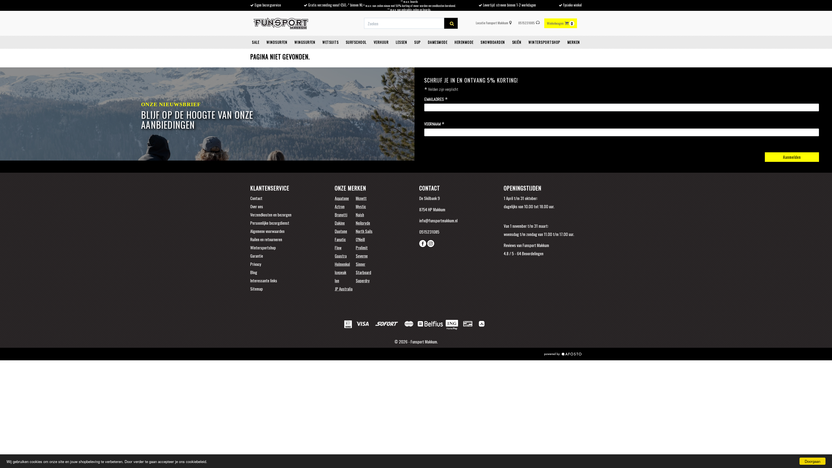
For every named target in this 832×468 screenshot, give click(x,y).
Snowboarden (493, 42)
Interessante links (263, 280)
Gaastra (341, 256)
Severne (362, 256)
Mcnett (361, 198)
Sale (255, 42)
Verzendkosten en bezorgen (270, 214)
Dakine (340, 223)
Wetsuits (330, 42)
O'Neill (360, 239)
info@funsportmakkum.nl (438, 220)
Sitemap (256, 289)
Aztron (339, 206)
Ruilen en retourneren (266, 239)
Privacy (255, 264)
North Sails (364, 231)
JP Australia (344, 289)
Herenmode (464, 42)
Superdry (363, 280)
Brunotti (341, 214)
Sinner (360, 264)
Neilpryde (363, 223)
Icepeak (340, 272)
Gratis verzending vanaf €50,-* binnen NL (335, 5)
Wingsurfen (304, 42)
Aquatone (342, 198)
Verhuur (381, 42)
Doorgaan (812, 461)
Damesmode (438, 42)
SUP (417, 42)
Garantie (256, 256)
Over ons (256, 206)
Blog (253, 272)
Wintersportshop (263, 247)
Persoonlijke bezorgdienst (269, 223)
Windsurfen (276, 42)
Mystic (361, 206)
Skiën (517, 42)
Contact (256, 198)
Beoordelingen (532, 253)
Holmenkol (342, 264)
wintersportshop (544, 42)
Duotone (341, 231)
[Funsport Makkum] (280, 23)
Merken (573, 42)
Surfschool (356, 42)
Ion (337, 280)
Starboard (363, 272)
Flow (338, 247)
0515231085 (526, 22)
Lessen (401, 42)
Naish (360, 214)
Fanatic (340, 239)
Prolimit (362, 247)
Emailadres (436, 99)
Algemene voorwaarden (267, 231)
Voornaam (434, 124)
